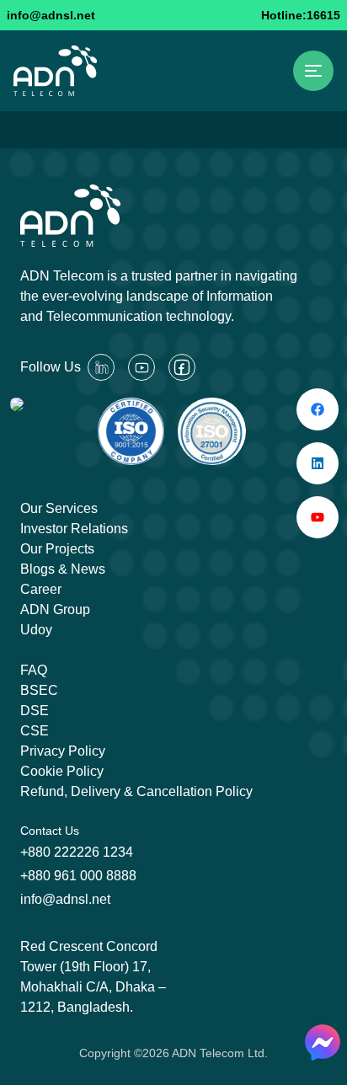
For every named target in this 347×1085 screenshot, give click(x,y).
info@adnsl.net (51, 15)
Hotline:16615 (300, 15)
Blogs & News (62, 569)
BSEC (39, 690)
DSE (34, 710)
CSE (34, 731)
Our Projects (57, 549)
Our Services (59, 508)
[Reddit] (101, 367)
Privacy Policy (62, 751)
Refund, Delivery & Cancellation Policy (136, 791)
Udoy (36, 630)
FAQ (33, 670)
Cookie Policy (62, 771)
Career (40, 589)
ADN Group (55, 609)
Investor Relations (74, 528)
